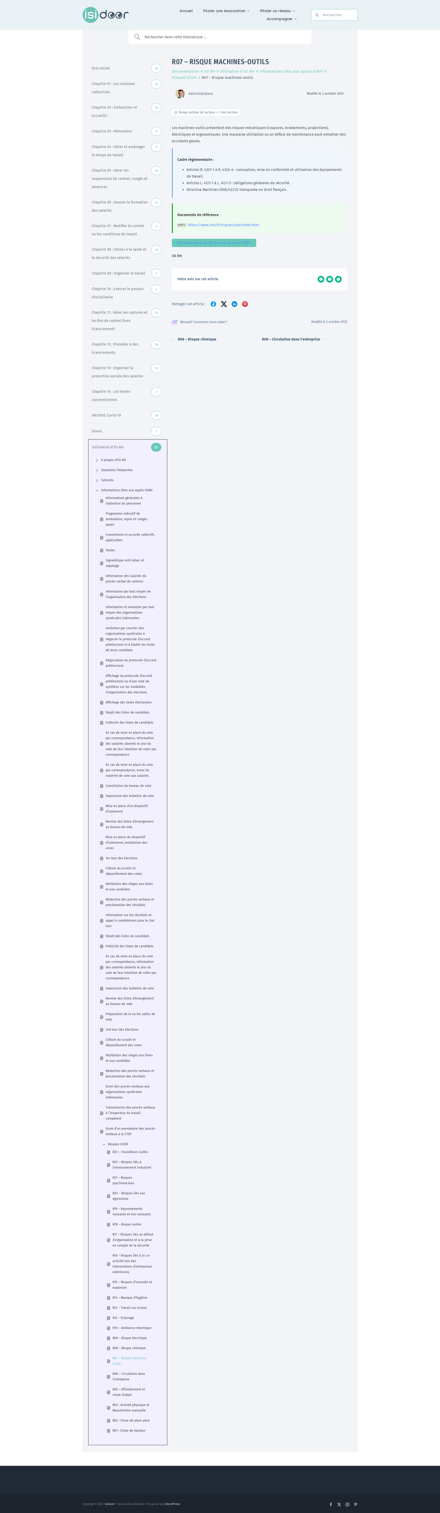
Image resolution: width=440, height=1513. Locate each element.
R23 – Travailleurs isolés (130, 1152)
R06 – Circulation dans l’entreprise (129, 1376)
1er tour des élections (122, 858)
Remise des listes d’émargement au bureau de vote (130, 824)
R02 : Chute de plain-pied (131, 1420)
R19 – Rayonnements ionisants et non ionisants (132, 1211)
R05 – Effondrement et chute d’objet (129, 1392)
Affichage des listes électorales (129, 702)
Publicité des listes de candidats (130, 723)
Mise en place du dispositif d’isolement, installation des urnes (126, 842)
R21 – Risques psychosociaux (123, 1180)
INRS (181, 225)
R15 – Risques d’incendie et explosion (132, 1285)
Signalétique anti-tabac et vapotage (125, 563)
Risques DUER (118, 1144)
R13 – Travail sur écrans (130, 1308)
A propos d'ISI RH (113, 460)
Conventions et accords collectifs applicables (130, 537)
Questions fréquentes (117, 470)
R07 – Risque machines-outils (130, 1361)
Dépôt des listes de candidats (127, 712)
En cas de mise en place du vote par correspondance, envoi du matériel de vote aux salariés (129, 770)
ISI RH (209, 71)
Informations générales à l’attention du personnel (124, 500)
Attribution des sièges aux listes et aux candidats (129, 886)
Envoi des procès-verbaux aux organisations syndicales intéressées (128, 1092)
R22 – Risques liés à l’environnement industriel (132, 1165)
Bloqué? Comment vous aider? (203, 322)
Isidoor (110, 1504)
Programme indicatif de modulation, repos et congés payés (126, 519)
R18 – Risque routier (127, 1224)
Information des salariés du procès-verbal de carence (126, 578)
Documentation (185, 71)
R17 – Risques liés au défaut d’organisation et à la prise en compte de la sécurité (133, 1240)
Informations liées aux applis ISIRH (127, 490)
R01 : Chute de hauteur (129, 1431)
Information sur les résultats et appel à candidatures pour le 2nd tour (130, 920)
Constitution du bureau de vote (128, 786)
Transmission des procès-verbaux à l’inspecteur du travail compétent (130, 1113)
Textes (110, 550)
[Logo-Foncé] (105, 8)
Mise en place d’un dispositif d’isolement (127, 808)
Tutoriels (107, 480)
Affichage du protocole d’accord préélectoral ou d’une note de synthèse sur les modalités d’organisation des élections (129, 684)
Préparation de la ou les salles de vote (130, 1016)
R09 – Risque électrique (130, 1338)
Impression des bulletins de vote (130, 796)
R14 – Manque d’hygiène (130, 1298)
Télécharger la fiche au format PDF (214, 243)
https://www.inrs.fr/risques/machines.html (223, 225)
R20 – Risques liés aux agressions (129, 1196)
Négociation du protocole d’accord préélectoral (131, 663)
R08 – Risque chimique (129, 1348)
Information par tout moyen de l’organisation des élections (128, 594)
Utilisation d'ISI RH (237, 71)
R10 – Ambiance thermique (132, 1328)
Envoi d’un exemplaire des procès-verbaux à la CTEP (131, 1131)
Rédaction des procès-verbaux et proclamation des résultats (130, 902)
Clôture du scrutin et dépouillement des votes (124, 871)
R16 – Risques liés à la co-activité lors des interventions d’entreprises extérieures (132, 1264)
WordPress (172, 1504)
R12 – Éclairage (123, 1318)
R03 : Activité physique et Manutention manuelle (131, 1407)
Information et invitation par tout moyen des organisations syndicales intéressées (130, 612)
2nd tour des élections (122, 1030)
